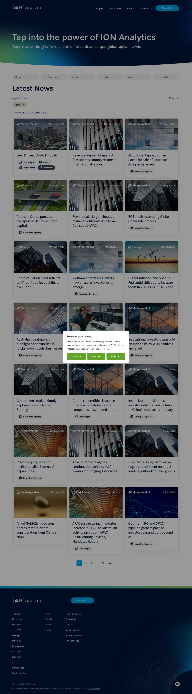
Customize (76, 356)
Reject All (96, 356)
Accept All (115, 356)
